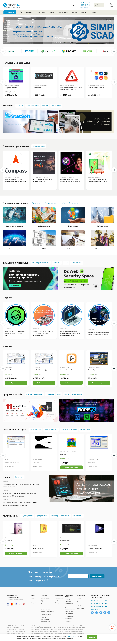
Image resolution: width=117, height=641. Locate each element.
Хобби (63, 203)
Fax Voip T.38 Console (11, 370)
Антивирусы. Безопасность (12, 85)
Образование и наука (14, 429)
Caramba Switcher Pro (66, 370)
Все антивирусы (76, 263)
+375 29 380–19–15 (99, 604)
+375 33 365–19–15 (99, 607)
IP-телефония (8, 367)
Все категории (56, 105)
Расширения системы (94, 367)
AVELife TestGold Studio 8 (12, 462)
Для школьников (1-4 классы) (68, 451)
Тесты (6, 459)
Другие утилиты (64, 367)
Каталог (11, 12)
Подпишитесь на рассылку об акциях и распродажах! (44, 576)
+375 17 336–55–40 (99, 601)
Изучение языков (35, 429)
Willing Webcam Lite (38, 548)
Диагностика (91, 462)
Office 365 (20, 105)
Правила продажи (46, 614)
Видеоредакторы (27, 516)
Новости (51, 12)
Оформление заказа (47, 601)
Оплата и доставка (62, 12)
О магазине (84, 12)
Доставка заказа (45, 604)
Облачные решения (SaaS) (96, 85)
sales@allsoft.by (84, 7)
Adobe (66, 394)
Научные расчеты (37, 459)
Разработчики (27, 12)
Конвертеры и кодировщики (60, 516)
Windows (45, 105)
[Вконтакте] (92, 612)
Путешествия (36, 203)
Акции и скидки (41, 12)
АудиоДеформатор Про (95, 548)
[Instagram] (96, 612)
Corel (59, 394)
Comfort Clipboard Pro (94, 370)
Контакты (74, 12)
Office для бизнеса (33, 105)
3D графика (50, 394)
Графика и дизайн (12, 394)
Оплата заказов (45, 598)
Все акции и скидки (39, 146)
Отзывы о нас (80, 608)
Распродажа (59, 603)
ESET (66, 263)
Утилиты (7, 538)
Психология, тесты (93, 459)
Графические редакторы (34, 394)
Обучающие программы (67, 85)
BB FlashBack (8, 540)
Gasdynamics (36, 462)
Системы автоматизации (40, 85)
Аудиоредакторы (42, 516)
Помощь (93, 12)
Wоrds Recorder (64, 540)
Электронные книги (51, 203)
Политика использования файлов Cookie (45, 619)
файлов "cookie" (72, 636)
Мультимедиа (10, 516)
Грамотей (63, 454)
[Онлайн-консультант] (112, 627)
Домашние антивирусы (15, 263)
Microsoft (8, 105)
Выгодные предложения (16, 146)
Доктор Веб (56, 263)
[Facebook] (100, 612)
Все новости (19, 477)
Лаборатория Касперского (40, 263)
